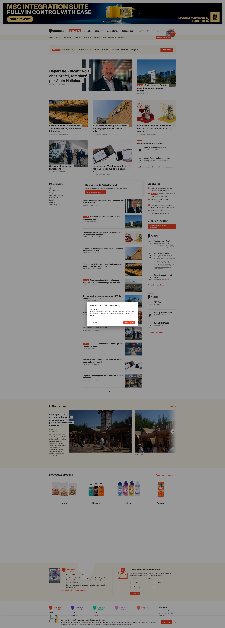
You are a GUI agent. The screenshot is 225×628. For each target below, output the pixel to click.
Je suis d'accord (129, 322)
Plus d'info (94, 322)
